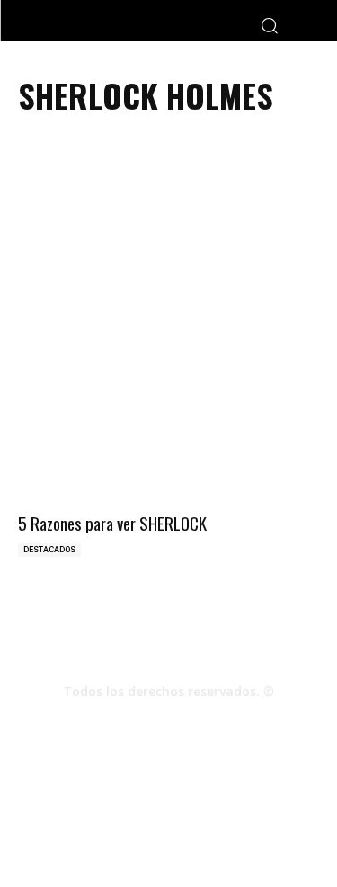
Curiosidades (249, 814)
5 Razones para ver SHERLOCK (112, 522)
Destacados (49, 549)
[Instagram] (169, 723)
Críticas (137, 814)
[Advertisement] (168, 250)
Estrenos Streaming (194, 833)
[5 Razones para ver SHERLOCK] (168, 433)
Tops (186, 814)
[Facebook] (120, 723)
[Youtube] (217, 723)
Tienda (109, 833)
